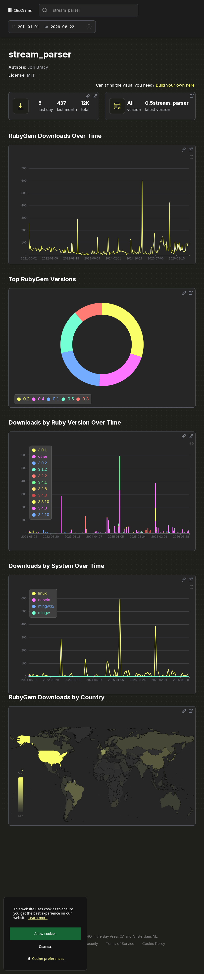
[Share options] (87, 96)
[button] (45, 958)
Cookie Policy (153, 943)
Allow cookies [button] (45, 933)
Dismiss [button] (45, 946)
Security (91, 943)
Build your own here (175, 85)
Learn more (38, 918)
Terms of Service (120, 943)
